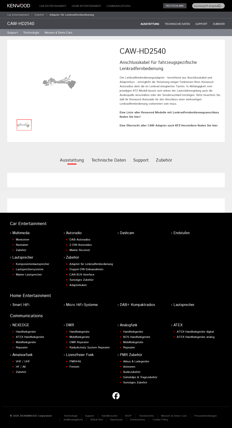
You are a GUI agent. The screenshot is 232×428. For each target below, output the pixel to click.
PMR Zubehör (131, 355)
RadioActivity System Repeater (89, 347)
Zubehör (39, 15)
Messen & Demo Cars (174, 416)
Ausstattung (149, 23)
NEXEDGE (20, 325)
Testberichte (146, 416)
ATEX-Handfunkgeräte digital (195, 332)
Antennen (129, 367)
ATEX (178, 325)
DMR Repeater (79, 342)
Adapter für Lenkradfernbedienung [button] (71, 15)
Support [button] (12, 32)
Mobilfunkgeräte (26, 342)
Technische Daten (177, 23)
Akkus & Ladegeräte (136, 361)
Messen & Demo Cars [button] (58, 32)
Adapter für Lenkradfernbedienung (91, 264)
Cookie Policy (160, 419)
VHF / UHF (23, 361)
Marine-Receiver (79, 250)
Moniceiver (22, 240)
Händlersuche (109, 416)
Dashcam (127, 233)
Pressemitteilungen (205, 416)
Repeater (22, 347)
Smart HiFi (20, 305)
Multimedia (21, 233)
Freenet (74, 367)
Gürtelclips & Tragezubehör (140, 377)
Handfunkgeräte (26, 332)
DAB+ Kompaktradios (137, 305)
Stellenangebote (73, 419)
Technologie (71, 416)
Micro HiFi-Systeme (82, 305)
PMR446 (75, 361)
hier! (137, 117)
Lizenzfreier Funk (80, 355)
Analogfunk (128, 325)
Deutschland (175, 6)
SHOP (128, 416)
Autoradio (74, 233)
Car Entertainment (52, 5)
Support (201, 23)
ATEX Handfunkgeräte (30, 337)
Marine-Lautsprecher (29, 275)
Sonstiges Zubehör (81, 280)
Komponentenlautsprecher (32, 264)
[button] (61, 82)
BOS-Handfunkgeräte (136, 337)
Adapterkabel (77, 285)
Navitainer (22, 245)
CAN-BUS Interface (81, 275)
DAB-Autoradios (79, 240)
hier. (215, 126)
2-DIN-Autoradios (80, 245)
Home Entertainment (86, 5)
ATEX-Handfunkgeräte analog (195, 337)
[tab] (72, 163)
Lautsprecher (22, 257)
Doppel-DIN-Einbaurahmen (86, 269)
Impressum (116, 419)
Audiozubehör (131, 372)
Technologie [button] (31, 32)
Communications (118, 5)
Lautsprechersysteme (30, 269)
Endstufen (181, 233)
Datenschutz (137, 419)
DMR (70, 325)
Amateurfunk (22, 355)
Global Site (96, 419)
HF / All (21, 367)
